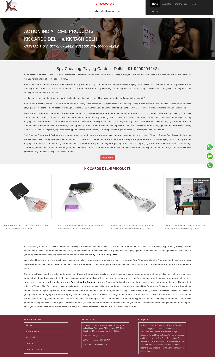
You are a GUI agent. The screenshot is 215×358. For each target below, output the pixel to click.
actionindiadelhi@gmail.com (107, 11)
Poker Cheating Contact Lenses (87, 282)
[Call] (210, 166)
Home (155, 3)
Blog (194, 3)
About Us (166, 3)
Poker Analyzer (33, 331)
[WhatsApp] (210, 147)
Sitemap (30, 343)
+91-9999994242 (104, 4)
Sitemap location (34, 349)
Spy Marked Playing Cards (104, 254)
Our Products (181, 3)
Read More (107, 157)
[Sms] (210, 156)
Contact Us (157, 11)
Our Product (32, 337)
